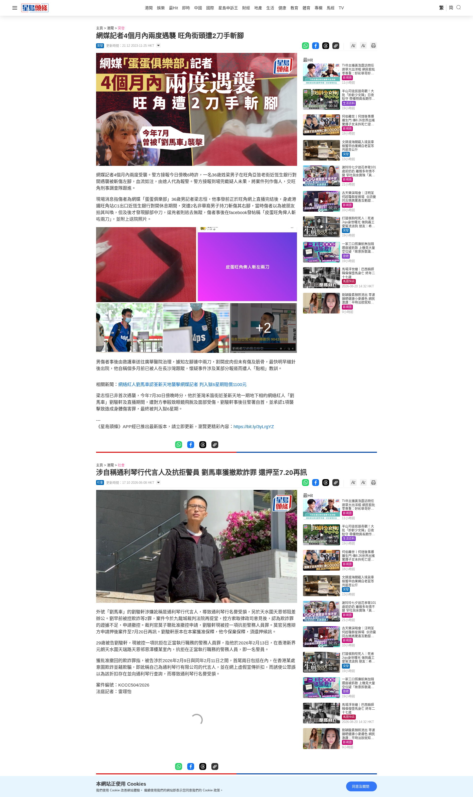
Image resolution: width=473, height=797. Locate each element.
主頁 (99, 28)
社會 (121, 465)
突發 (121, 28)
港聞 (110, 28)
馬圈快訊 (349, 281)
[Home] (35, 7)
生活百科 (349, 103)
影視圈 (347, 77)
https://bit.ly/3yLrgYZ (254, 426)
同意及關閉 (360, 786)
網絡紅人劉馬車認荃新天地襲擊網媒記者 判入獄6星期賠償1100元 (182, 384)
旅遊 (346, 256)
